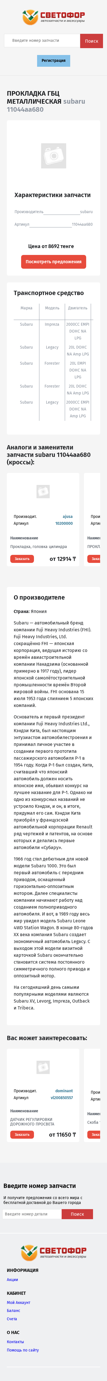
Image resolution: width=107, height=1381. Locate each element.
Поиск (91, 41)
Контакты (15, 1341)
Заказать (22, 559)
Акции (12, 1279)
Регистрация (54, 60)
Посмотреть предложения (54, 261)
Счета (12, 1319)
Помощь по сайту (23, 1350)
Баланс (13, 1310)
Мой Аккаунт (18, 1302)
